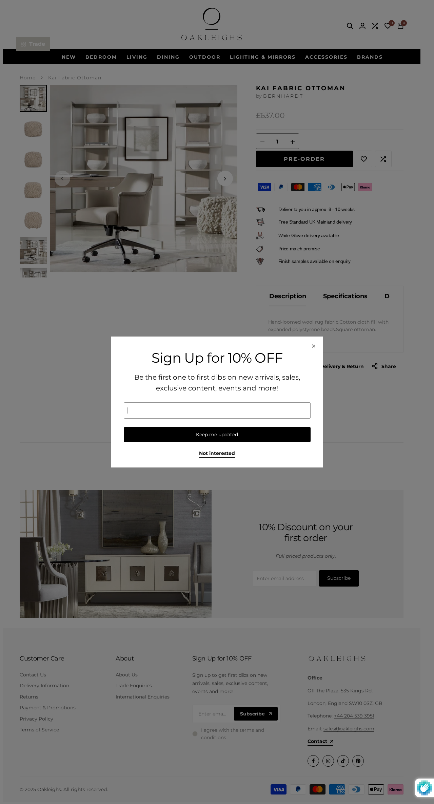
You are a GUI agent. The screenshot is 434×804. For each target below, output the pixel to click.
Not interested (217, 453)
